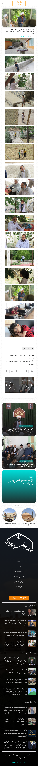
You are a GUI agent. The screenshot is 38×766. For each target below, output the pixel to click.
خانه (19, 561)
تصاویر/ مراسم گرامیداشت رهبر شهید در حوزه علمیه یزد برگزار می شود (15, 633)
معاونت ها (19, 571)
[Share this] (26, 371)
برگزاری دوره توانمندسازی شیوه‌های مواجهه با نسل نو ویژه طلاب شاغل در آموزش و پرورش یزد (15, 733)
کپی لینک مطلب (28, 348)
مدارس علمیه (19, 576)
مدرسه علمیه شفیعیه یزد (28, 523)
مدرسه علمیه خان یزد (9, 523)
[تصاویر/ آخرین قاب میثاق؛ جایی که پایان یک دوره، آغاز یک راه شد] (19, 437)
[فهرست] (35, 3)
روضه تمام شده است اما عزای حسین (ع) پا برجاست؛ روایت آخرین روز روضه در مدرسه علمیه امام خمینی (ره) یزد (15, 710)
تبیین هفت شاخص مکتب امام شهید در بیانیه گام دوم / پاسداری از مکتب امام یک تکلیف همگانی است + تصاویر (15, 744)
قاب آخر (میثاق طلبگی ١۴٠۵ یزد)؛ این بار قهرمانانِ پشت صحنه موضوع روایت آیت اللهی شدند (19, 430)
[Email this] (30, 371)
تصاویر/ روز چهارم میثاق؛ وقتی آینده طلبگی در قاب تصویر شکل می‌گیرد (16, 681)
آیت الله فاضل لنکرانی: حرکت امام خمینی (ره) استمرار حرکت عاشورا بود (15, 643)
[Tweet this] (21, 371)
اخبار (19, 566)
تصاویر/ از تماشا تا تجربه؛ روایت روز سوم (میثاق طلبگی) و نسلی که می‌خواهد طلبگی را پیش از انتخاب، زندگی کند (15, 691)
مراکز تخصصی (19, 581)
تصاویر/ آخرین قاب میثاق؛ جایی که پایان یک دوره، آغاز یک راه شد (19, 465)
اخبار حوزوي (22, 355)
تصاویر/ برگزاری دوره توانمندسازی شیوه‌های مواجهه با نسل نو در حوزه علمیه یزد (16, 721)
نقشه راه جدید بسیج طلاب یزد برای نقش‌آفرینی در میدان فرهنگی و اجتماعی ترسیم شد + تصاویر (20, 482)
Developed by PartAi (19, 762)
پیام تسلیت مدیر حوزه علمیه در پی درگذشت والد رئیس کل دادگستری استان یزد (16, 623)
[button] (3, 3)
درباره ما (19, 586)
